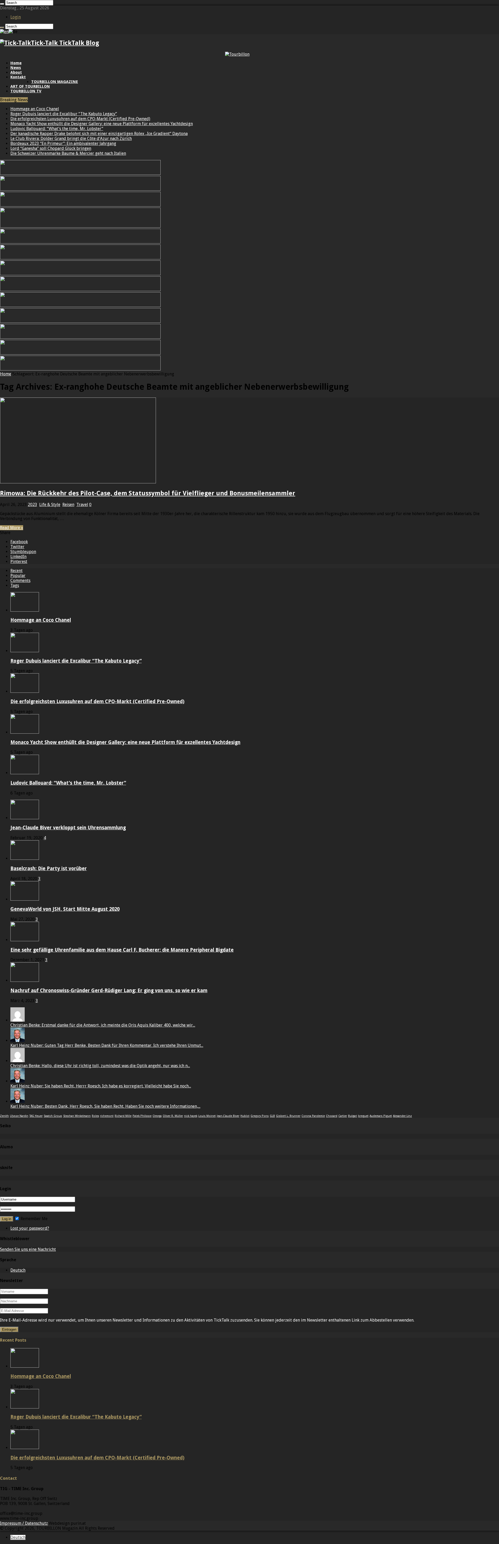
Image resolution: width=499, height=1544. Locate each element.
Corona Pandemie (313, 1116)
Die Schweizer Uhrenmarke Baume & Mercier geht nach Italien (68, 153)
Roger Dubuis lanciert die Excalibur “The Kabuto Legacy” (63, 113)
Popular (17, 575)
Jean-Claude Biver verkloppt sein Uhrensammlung (68, 827)
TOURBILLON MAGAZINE (54, 81)
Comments (20, 580)
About (16, 72)
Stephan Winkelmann (77, 1116)
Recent (16, 570)
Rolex (95, 1116)
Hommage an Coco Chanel (34, 108)
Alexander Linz (402, 1116)
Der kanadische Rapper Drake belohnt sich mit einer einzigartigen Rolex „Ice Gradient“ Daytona (99, 133)
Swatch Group (53, 1116)
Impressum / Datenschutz (24, 1523)
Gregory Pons (260, 1116)
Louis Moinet (207, 1116)
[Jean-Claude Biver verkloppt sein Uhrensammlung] (24, 817)
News (15, 67)
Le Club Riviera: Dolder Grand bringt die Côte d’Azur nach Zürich (71, 138)
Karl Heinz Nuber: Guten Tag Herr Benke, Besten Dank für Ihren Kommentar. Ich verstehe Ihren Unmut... (106, 1045)
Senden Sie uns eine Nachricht (28, 1249)
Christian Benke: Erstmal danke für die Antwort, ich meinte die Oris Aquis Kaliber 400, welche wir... (102, 1025)
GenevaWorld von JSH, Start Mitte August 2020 (65, 909)
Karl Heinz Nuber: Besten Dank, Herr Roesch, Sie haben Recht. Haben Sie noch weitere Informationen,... (105, 1106)
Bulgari (352, 1116)
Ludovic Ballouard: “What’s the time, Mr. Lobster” (56, 128)
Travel (82, 504)
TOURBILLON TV (25, 91)
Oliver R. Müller (173, 1116)
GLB (272, 1116)
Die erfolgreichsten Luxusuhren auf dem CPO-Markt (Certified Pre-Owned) (80, 118)
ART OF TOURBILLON (30, 86)
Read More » (11, 527)
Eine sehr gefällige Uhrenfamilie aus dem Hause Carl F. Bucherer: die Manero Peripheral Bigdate (122, 950)
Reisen (68, 504)
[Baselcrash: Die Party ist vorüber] (24, 858)
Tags (14, 585)
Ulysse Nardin (19, 1116)
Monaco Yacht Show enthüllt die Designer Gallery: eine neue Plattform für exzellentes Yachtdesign (101, 123)
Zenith (4, 1116)
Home (16, 63)
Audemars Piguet (381, 1116)
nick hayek (190, 1116)
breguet (363, 1116)
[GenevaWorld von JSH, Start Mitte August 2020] (24, 899)
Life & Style (49, 504)
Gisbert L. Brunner (288, 1116)
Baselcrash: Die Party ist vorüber (48, 868)
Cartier (342, 1116)
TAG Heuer (36, 1116)
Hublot (245, 1116)
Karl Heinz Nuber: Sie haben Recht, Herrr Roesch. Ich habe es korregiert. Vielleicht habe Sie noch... (100, 1086)
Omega (157, 1116)
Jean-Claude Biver (228, 1116)
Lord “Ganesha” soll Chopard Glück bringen (50, 148)
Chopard (331, 1116)
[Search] (2, 4)
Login (15, 17)
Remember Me (33, 1218)
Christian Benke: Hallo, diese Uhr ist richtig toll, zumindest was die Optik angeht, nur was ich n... (100, 1065)
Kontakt (18, 77)
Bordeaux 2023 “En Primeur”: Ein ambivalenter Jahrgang (63, 143)
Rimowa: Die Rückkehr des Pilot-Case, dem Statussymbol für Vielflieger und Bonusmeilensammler (147, 493)
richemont (107, 1116)
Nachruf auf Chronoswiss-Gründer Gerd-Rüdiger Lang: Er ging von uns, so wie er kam (108, 990)
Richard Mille (123, 1116)
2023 (32, 504)
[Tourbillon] (237, 54)
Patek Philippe (142, 1116)
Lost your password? (29, 1228)
